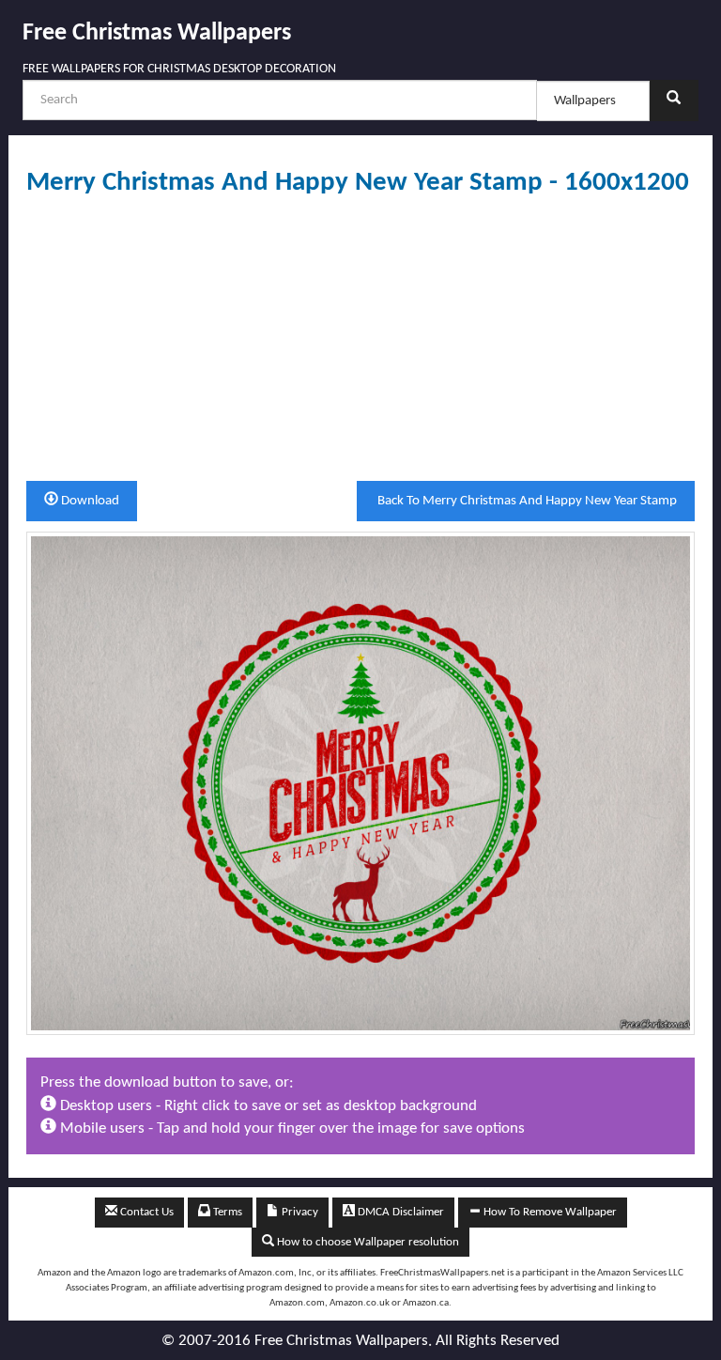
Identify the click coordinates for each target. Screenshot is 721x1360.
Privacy (298, 1212)
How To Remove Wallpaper (549, 1212)
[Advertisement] (360, 339)
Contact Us (145, 1212)
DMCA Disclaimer (399, 1212)
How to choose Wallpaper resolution (366, 1242)
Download (88, 501)
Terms (226, 1212)
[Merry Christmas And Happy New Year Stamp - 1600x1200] (360, 783)
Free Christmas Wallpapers (157, 33)
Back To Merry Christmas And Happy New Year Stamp (526, 501)
